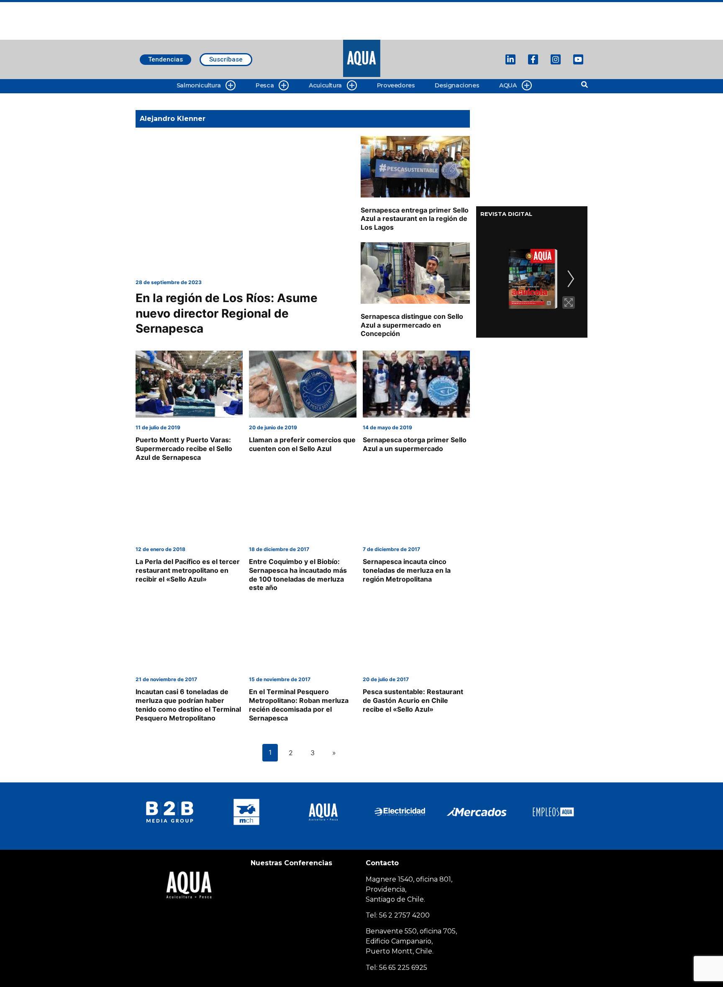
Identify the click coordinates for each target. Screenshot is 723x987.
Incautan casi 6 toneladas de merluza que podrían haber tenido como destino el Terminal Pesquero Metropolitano (188, 704)
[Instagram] (556, 59)
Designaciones (457, 85)
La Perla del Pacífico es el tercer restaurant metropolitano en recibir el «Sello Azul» (188, 570)
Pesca (265, 85)
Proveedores (396, 85)
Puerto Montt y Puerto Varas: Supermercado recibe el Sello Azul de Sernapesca (184, 448)
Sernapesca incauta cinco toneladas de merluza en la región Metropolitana (407, 570)
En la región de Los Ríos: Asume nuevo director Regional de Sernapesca (227, 313)
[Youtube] (578, 59)
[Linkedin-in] (510, 59)
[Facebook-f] (533, 59)
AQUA (507, 85)
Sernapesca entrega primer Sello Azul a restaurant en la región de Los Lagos (415, 219)
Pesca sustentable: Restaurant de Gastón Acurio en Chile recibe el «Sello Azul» (413, 700)
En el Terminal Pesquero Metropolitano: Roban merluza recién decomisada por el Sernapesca (299, 704)
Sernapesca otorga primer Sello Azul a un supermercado (415, 444)
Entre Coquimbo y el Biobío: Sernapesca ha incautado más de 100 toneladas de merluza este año (298, 574)
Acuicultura (325, 85)
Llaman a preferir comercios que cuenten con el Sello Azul (302, 444)
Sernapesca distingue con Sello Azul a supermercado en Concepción (412, 325)
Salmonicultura (198, 85)
